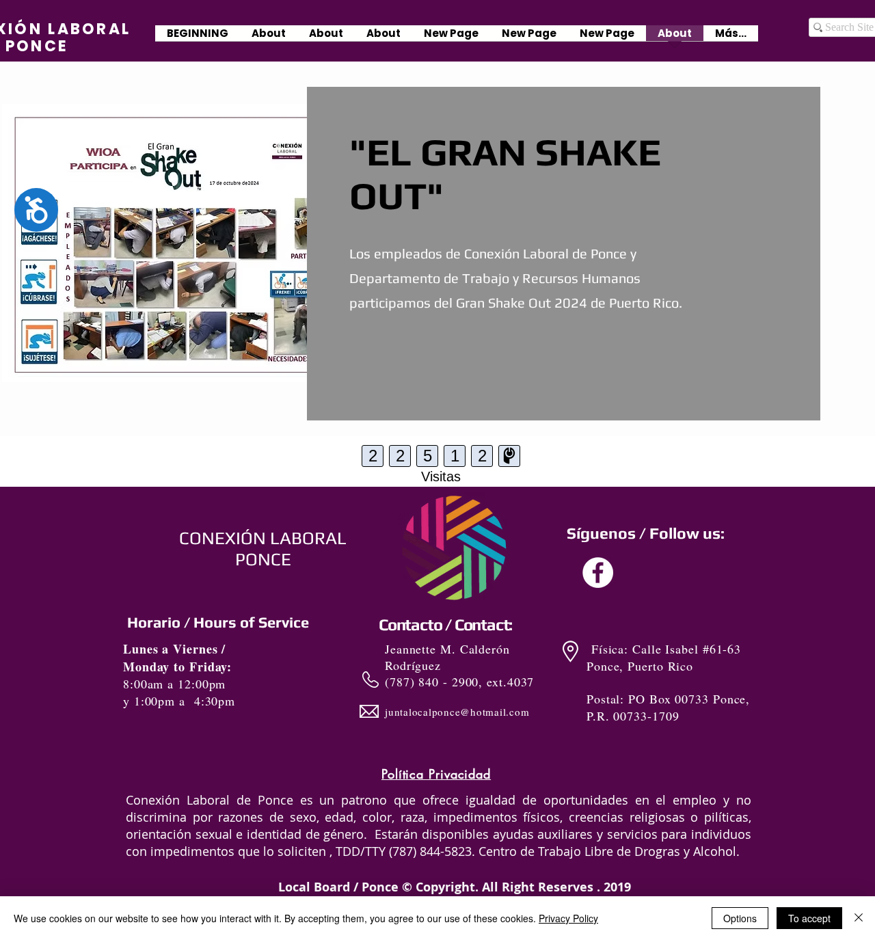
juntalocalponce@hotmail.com (457, 712)
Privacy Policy (568, 918)
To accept (809, 918)
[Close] (858, 918)
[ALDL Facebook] (597, 572)
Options (740, 918)
